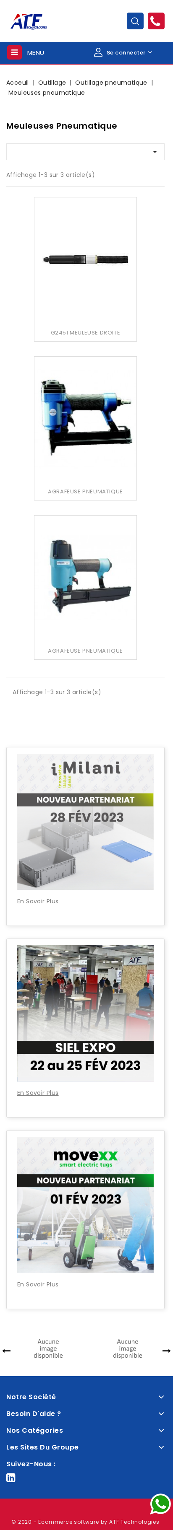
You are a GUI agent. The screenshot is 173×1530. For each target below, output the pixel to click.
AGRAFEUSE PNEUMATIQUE (85, 491)
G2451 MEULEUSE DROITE (86, 333)
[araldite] (71, 1348)
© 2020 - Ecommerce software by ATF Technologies (85, 1521)
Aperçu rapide (85, 252)
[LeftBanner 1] (85, 723)
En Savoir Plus (38, 901)
